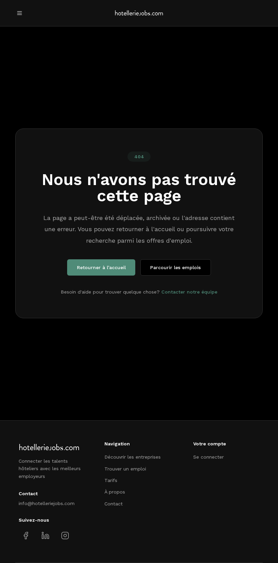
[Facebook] (26, 535)
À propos (114, 492)
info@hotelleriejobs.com (47, 503)
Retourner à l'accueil (101, 267)
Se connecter (208, 457)
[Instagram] (65, 535)
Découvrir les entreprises (132, 457)
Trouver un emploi (125, 468)
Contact (113, 503)
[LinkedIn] (45, 535)
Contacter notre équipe (189, 292)
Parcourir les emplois (175, 267)
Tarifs (110, 480)
